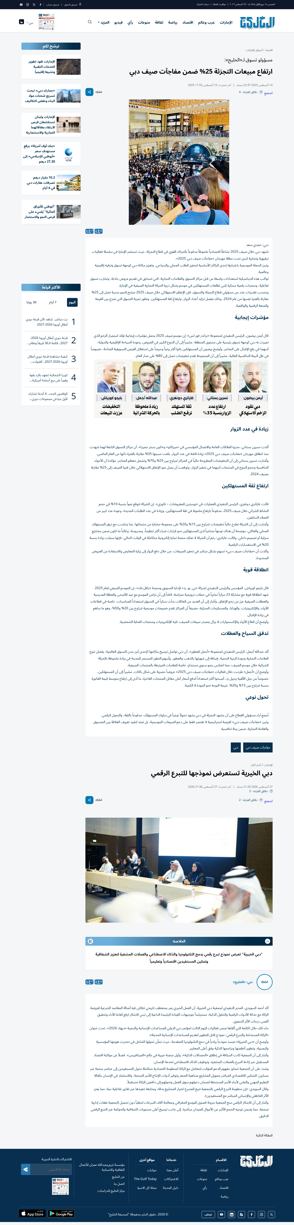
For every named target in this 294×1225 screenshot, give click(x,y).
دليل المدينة (170, 1187)
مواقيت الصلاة (219, 4)
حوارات (152, 1170)
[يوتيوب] (21, 4)
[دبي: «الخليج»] (265, 982)
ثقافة (159, 22)
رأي (130, 22)
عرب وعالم (206, 22)
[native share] (89, 92)
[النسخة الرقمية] (46, 22)
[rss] (241, 1214)
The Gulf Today (145, 1179)
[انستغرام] (27, 4)
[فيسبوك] (40, 4)
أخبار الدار (256, 765)
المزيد (105, 22)
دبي (235, 747)
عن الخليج (118, 1176)
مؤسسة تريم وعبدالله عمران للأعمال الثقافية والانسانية (102, 1167)
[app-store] (32, 1214)
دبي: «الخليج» (243, 982)
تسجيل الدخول (70, 4)
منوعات (144, 22)
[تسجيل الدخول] (80, 4)
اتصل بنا (119, 1183)
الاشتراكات (171, 1179)
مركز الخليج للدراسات (111, 1190)
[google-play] (61, 1214)
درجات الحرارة (203, 4)
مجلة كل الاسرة (147, 1187)
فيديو (118, 22)
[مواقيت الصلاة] (21, 23)
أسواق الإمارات (254, 50)
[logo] (257, 23)
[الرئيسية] (256, 1166)
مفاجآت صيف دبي (258, 747)
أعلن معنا (172, 1170)
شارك (98, 92)
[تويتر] (34, 4)
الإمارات (226, 22)
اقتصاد (187, 22)
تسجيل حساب (52, 4)
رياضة (172, 22)
